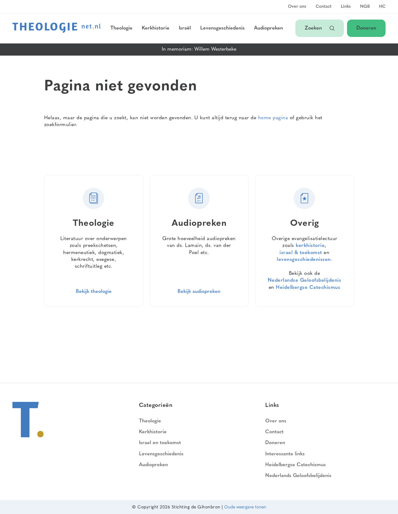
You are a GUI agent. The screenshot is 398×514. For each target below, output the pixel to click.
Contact (323, 7)
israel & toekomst (301, 252)
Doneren (366, 28)
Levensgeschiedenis (222, 28)
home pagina (273, 118)
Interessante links (285, 454)
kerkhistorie (310, 245)
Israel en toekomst (160, 442)
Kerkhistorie (155, 28)
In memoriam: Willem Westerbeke (199, 49)
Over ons (297, 7)
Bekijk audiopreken (199, 291)
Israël (185, 28)
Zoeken (314, 28)
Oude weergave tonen (245, 507)
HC (382, 7)
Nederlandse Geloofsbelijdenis (304, 280)
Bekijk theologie (94, 291)
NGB (365, 7)
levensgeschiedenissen (304, 259)
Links (346, 7)
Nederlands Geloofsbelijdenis (298, 475)
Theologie (121, 28)
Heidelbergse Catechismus (308, 287)
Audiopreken (268, 28)
